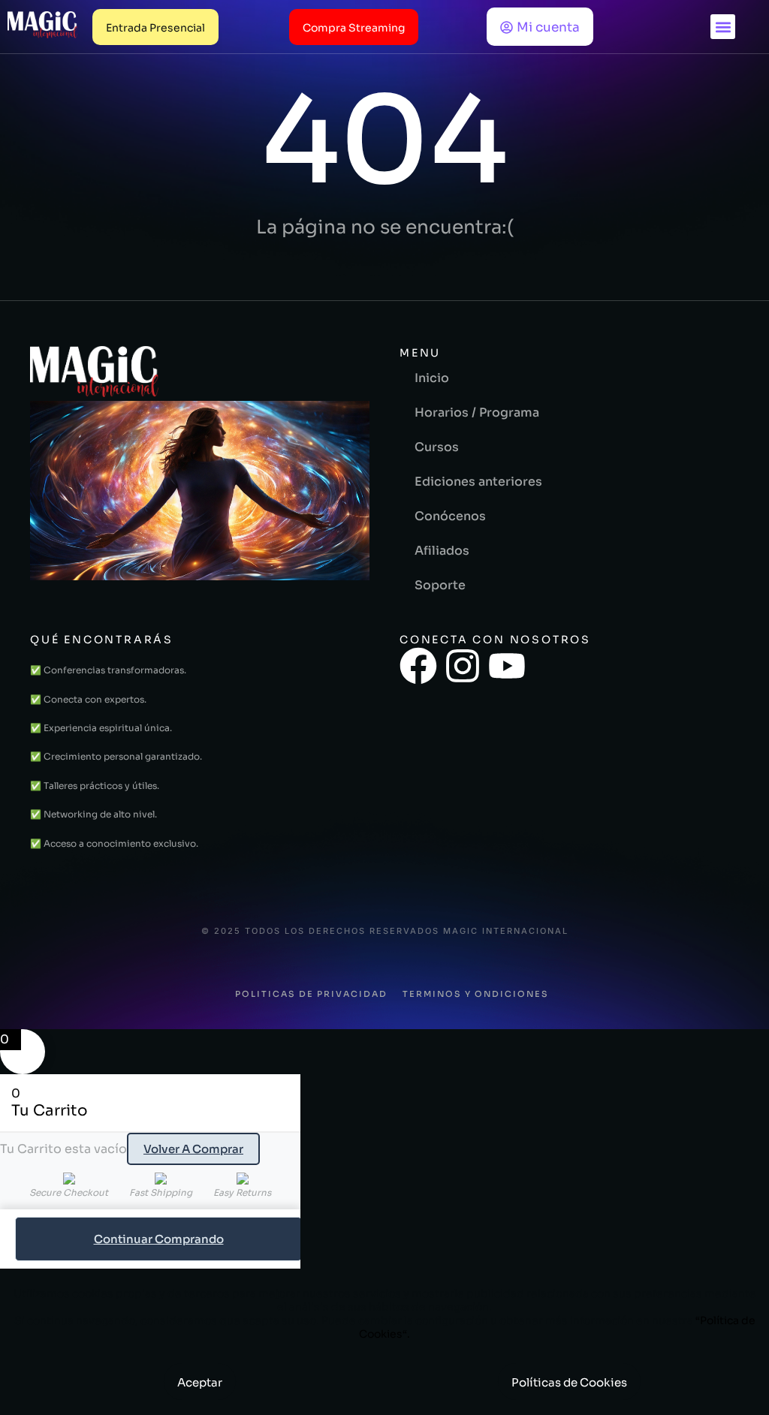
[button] (722, 26)
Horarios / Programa (477, 412)
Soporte (440, 585)
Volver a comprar (193, 1149)
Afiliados (442, 550)
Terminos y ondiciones (476, 994)
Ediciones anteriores (478, 481)
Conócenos (450, 516)
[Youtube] (507, 666)
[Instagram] (462, 666)
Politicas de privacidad (311, 994)
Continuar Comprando (159, 1239)
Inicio (432, 378)
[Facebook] (418, 666)
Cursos (437, 447)
